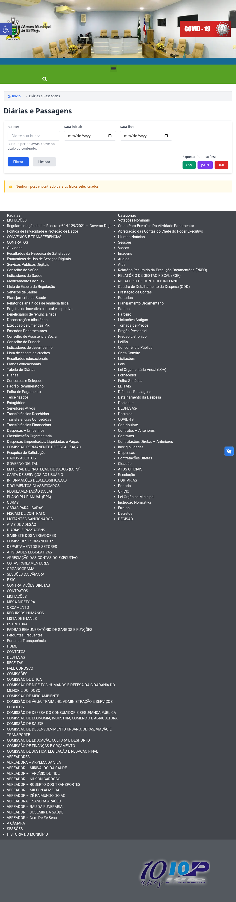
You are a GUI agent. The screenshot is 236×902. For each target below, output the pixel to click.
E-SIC (11, 580)
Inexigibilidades (130, 447)
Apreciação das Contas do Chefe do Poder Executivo (160, 231)
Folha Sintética (130, 381)
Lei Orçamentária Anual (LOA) (142, 369)
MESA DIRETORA (21, 602)
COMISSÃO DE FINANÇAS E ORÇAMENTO (41, 746)
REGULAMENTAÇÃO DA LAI (29, 491)
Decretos (125, 414)
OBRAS (13, 502)
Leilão (123, 342)
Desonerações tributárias (27, 320)
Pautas (124, 309)
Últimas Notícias (131, 237)
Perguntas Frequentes (24, 635)
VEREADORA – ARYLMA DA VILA (34, 762)
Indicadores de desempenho (30, 347)
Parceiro (124, 314)
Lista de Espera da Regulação (31, 286)
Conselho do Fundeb (23, 342)
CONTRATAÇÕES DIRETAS (28, 585)
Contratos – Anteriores (136, 430)
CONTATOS (16, 652)
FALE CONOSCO (20, 668)
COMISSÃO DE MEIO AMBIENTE (33, 696)
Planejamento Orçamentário (141, 303)
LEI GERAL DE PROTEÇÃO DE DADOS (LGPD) (44, 469)
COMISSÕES (17, 674)
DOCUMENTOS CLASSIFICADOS (33, 486)
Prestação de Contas (135, 292)
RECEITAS (15, 663)
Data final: (128, 126)
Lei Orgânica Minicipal (136, 497)
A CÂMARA (16, 823)
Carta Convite (129, 353)
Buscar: (13, 126)
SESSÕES (15, 829)
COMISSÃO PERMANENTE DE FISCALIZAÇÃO (44, 447)
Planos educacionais (24, 364)
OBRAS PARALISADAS (25, 508)
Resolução (126, 475)
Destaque (125, 403)
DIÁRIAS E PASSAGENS (26, 530)
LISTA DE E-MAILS (22, 618)
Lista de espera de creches (28, 353)
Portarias (125, 298)
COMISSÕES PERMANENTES (30, 541)
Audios (123, 259)
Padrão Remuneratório (25, 386)
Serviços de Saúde (22, 292)
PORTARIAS (127, 480)
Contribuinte (128, 425)
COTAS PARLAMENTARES (28, 563)
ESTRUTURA (17, 624)
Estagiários (16, 403)
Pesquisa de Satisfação (26, 452)
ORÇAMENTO (18, 607)
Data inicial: (73, 126)
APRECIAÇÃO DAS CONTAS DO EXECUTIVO (42, 558)
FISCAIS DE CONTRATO (26, 513)
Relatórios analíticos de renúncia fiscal (38, 303)
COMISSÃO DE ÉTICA (24, 679)
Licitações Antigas (133, 320)
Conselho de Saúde (22, 270)
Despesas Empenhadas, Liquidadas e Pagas (43, 441)
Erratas (124, 508)
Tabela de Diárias (21, 369)
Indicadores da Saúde (24, 275)
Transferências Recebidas (28, 414)
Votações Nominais (134, 220)
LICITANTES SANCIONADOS (30, 519)
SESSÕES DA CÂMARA (25, 574)
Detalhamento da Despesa (139, 397)
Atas (121, 264)
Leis (121, 364)
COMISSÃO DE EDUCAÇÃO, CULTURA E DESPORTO (48, 740)
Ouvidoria (15, 248)
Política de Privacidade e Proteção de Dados (43, 231)
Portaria (124, 486)
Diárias (12, 375)
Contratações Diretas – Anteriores (145, 441)
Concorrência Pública (135, 347)
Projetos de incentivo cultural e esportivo (40, 309)
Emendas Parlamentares (27, 331)
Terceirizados (18, 397)
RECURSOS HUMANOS (25, 613)
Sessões (125, 242)
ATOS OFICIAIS (130, 469)
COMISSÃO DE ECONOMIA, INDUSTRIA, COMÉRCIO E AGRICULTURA (62, 718)
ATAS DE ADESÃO (21, 524)
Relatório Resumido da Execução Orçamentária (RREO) (162, 270)
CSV (189, 165)
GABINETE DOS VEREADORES (31, 535)
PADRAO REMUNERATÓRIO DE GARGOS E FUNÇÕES (49, 629)
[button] (6, 29)
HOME (12, 646)
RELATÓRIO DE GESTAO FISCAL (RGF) (149, 275)
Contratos (126, 436)
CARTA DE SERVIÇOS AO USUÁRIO (35, 475)
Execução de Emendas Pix (28, 325)
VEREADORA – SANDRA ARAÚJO (34, 801)
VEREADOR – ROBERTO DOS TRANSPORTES (43, 784)
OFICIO (123, 491)
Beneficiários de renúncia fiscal (32, 314)
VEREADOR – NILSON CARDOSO (33, 779)
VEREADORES (18, 757)
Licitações (126, 358)
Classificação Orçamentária (29, 436)
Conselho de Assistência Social (32, 336)
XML (221, 165)
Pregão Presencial (132, 331)
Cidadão (125, 463)
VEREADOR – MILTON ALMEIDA (33, 790)
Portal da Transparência (26, 641)
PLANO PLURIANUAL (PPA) (29, 497)
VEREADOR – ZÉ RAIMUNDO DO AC (36, 795)
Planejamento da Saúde (26, 298)
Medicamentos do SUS (25, 281)
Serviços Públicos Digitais (28, 264)
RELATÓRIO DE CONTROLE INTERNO (148, 281)
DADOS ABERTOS (21, 458)
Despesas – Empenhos (25, 430)
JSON (205, 165)
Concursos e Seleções (24, 381)
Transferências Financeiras (29, 425)
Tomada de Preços (133, 325)
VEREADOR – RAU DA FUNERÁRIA (34, 806)
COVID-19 (126, 419)
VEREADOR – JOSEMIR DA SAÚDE (35, 812)
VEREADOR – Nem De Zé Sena (32, 818)
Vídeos (123, 248)
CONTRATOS (17, 242)
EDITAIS (124, 386)
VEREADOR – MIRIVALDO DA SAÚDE (37, 768)
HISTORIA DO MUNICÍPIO (27, 834)
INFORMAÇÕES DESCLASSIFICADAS (37, 480)
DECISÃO (125, 519)
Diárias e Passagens (44, 96)
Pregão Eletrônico (132, 336)
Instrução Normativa (134, 502)
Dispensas (126, 452)
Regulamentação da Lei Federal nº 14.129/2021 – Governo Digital (61, 226)
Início (16, 96)
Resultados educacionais (27, 358)
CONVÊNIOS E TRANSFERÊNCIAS (34, 237)
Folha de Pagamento (24, 392)
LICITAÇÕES (17, 220)
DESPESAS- (127, 408)
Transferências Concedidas (29, 419)
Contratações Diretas (135, 458)
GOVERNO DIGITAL (22, 463)
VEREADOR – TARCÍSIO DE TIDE (33, 773)
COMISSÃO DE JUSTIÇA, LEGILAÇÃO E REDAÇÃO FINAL (52, 751)
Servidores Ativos (21, 408)
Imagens (125, 253)
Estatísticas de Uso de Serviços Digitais (39, 259)
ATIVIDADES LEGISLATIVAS (29, 552)
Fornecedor (127, 375)
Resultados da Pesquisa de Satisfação (38, 253)
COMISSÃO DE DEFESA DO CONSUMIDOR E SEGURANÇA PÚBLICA (61, 712)
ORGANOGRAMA (20, 569)
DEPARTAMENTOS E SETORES (32, 546)
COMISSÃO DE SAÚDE (25, 724)
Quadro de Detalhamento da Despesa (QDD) (154, 286)
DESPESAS (16, 657)
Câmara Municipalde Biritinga (36, 29)
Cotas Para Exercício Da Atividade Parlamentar (156, 226)
